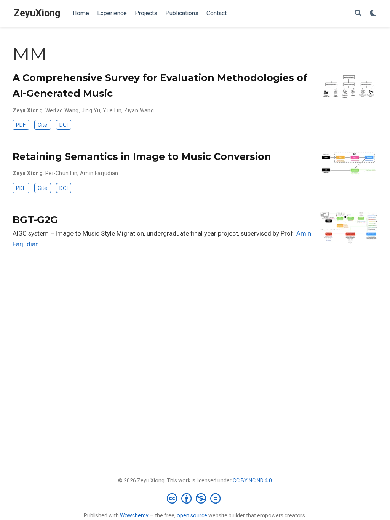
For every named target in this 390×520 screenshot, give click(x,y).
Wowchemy (134, 515)
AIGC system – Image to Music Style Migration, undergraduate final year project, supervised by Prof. (154, 233)
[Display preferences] (372, 13)
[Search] (358, 13)
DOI (63, 125)
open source (192, 515)
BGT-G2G (35, 219)
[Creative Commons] (195, 498)
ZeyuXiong (37, 13)
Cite (42, 125)
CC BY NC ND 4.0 (252, 480)
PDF (21, 125)
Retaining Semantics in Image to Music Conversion (142, 156)
